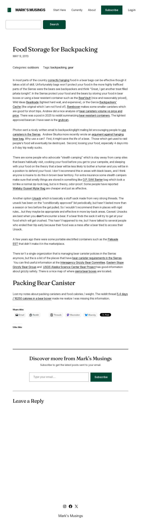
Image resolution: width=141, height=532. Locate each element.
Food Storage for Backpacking (55, 49)
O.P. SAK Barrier (93, 179)
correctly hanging (58, 80)
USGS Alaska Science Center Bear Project (69, 267)
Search (54, 24)
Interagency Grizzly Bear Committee (82, 262)
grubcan (63, 120)
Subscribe (111, 10)
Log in (131, 10)
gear (70, 67)
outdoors (33, 67)
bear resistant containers (94, 115)
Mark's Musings (30, 10)
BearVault (85, 98)
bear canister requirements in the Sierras (97, 258)
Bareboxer (73, 106)
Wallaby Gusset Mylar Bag (29, 188)
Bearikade (32, 102)
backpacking (59, 67)
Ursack (36, 198)
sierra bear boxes (85, 271)
